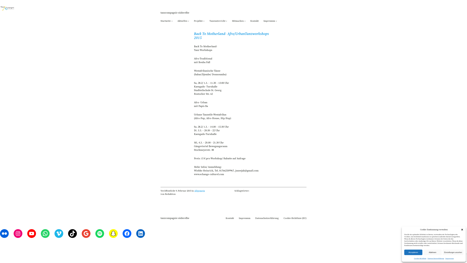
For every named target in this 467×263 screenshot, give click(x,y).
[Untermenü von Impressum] (276, 21)
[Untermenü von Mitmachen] (245, 21)
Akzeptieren (413, 252)
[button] (462, 229)
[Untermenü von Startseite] (172, 21)
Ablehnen (432, 252)
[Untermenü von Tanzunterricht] (226, 21)
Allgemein (199, 190)
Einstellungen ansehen (453, 252)
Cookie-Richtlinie (420, 258)
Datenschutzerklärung (436, 258)
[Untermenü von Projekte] (204, 21)
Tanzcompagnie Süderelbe (175, 12)
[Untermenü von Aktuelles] (188, 21)
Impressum (449, 258)
